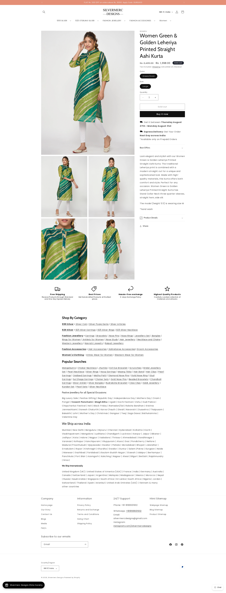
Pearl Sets (81, 386)
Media (44, 523)
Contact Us (46, 514)
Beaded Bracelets (138, 379)
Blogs (43, 519)
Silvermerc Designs (56, 578)
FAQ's (43, 528)
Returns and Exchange (88, 510)
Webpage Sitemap (159, 505)
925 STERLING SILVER (84, 20)
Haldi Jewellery (151, 383)
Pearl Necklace (76, 371)
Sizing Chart (83, 519)
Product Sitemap (158, 514)
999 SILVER (62, 20)
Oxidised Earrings (82, 375)
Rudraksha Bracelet (116, 383)
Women (163, 20)
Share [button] (145, 226)
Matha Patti (100, 375)
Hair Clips (151, 371)
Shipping (156, 67)
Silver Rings (92, 371)
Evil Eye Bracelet (118, 368)
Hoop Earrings (108, 371)
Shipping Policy (84, 523)
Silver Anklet (80, 383)
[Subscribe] (85, 544)
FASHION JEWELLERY (112, 20)
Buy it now (162, 114)
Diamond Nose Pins (118, 375)
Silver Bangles (96, 383)
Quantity (143, 92)
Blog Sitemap (156, 510)
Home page (46, 505)
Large (147, 87)
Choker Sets (102, 379)
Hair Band (139, 371)
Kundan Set (68, 386)
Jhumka (103, 368)
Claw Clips (135, 383)
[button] (44, 12)
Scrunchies (135, 368)
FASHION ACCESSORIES (140, 20)
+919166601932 (134, 510)
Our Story (45, 510)
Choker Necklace (87, 368)
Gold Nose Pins (119, 379)
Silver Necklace (97, 386)
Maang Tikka (125, 371)
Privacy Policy (84, 505)
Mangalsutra (69, 368)
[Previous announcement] (42, 2)
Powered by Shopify (72, 578)
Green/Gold (150, 77)
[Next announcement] (184, 2)
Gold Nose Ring (139, 375)
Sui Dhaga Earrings (83, 379)
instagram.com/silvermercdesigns (132, 526)
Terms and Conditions (88, 514)
